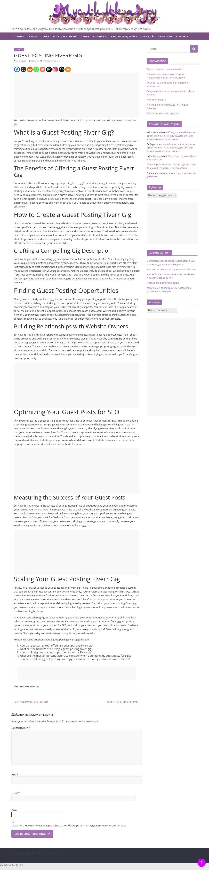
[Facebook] (17, 69)
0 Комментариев (51, 60)
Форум (32, 36)
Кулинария (100, 36)
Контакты (182, 36)
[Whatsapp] (36, 69)
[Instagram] (55, 69)
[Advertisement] (77, 95)
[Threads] (49, 69)
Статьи (45, 36)
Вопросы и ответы (65, 36)
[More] (68, 69)
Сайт (14, 810)
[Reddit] (30, 69)
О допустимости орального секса (165, 69)
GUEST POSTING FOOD (124, 702)
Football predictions (158, 164)
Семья (85, 36)
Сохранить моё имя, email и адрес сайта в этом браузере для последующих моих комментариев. (69, 825)
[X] (23, 69)
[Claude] (42, 69)
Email (15, 793)
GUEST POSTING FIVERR (29, 702)
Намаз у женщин (156, 99)
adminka (35, 60)
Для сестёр (147, 36)
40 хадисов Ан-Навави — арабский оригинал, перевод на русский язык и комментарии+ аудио (171, 136)
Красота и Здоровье (124, 36)
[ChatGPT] (61, 69)
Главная (18, 36)
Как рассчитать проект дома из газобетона (171, 269)
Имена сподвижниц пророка (163, 113)
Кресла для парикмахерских (163, 282)
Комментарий (20, 727)
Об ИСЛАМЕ (165, 36)
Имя (14, 774)
